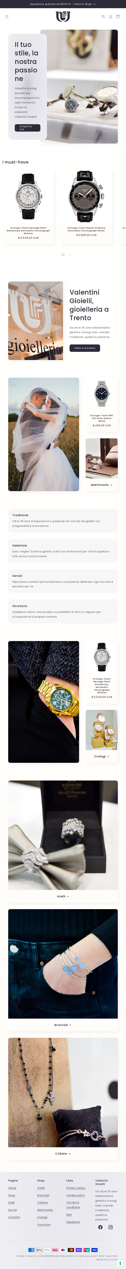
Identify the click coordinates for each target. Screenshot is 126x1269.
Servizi (12, 1210)
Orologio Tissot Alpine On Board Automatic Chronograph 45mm (86, 229)
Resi (69, 1215)
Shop (11, 1195)
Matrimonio (100, 485)
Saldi (11, 1202)
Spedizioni (73, 1222)
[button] (6, 16)
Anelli (61, 896)
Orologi (99, 756)
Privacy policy (75, 1188)
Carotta (114, 1259)
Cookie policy (75, 1195)
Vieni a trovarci (84, 348)
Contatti (14, 1217)
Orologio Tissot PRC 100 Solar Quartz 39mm (101, 418)
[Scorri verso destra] (70, 255)
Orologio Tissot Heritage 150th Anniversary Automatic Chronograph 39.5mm (28, 231)
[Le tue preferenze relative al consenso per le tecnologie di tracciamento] (120, 1263)
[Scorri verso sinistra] (55, 255)
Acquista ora (26, 128)
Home (12, 1188)
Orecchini (44, 1225)
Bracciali (61, 1025)
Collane (61, 1153)
